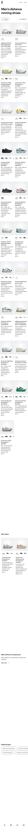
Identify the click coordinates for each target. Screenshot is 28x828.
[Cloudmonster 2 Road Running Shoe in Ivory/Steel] (16, 78)
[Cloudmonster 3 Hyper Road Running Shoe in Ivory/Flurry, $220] (7, 268)
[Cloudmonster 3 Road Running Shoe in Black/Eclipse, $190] (7, 189)
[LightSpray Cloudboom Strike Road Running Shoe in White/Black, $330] (7, 30)
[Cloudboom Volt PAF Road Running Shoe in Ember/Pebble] (6, 237)
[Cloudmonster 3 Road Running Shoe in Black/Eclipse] (2, 197)
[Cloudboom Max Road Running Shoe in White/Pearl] (16, 197)
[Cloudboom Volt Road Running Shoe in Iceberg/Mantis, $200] (7, 308)
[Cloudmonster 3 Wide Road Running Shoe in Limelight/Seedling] (2, 78)
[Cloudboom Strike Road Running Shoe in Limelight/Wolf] (16, 118)
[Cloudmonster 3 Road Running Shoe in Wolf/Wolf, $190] (7, 427)
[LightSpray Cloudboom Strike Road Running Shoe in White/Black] (2, 38)
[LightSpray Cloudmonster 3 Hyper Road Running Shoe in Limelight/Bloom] (16, 316)
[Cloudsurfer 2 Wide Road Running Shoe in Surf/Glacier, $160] (7, 348)
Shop (25, 2)
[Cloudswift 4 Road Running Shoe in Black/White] (7, 553)
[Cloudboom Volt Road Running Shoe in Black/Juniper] (20, 158)
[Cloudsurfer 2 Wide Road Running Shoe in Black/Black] (6, 356)
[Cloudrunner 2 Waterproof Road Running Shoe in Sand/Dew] (17, 553)
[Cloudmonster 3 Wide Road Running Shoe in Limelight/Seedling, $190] (7, 69)
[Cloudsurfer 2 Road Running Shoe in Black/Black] (2, 158)
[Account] (17, 825)
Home (20, 2)
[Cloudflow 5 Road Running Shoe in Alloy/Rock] (20, 237)
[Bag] (11, 825)
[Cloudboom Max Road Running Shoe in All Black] (20, 197)
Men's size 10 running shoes (9, 748)
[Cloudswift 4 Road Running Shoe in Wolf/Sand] (3, 553)
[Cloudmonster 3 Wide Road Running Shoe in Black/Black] (6, 78)
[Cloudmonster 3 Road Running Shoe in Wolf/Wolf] (2, 436)
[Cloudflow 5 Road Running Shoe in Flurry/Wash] (16, 237)
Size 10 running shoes (7, 752)
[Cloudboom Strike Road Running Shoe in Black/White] (20, 118)
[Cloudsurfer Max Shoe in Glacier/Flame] (16, 38)
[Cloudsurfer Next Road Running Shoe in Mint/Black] (16, 396)
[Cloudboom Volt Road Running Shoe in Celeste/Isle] (16, 158)
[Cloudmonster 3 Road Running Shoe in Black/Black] (6, 436)
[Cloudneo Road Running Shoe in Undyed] (16, 277)
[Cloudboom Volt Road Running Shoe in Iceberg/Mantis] (2, 316)
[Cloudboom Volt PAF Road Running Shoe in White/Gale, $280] (7, 228)
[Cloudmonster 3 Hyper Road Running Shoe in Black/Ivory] (6, 277)
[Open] (23, 825)
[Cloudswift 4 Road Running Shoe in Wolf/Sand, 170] (7, 544)
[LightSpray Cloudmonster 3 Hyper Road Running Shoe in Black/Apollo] (20, 316)
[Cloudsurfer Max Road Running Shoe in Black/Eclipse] (6, 396)
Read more (4, 662)
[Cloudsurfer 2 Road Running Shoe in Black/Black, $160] (7, 149)
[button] (4, 825)
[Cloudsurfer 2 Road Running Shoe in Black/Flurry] (6, 158)
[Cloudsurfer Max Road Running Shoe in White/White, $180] (7, 387)
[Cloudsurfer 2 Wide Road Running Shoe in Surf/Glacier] (2, 356)
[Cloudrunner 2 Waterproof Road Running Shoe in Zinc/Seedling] (25, 553)
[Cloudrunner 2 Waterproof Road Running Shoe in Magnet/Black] (21, 553)
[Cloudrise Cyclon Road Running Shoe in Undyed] (16, 356)
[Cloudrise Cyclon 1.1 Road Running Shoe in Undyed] (2, 118)
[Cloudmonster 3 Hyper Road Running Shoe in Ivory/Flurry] (2, 277)
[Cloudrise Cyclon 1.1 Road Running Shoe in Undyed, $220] (7, 109)
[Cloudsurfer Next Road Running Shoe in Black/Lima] (20, 396)
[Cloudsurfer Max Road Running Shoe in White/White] (2, 396)
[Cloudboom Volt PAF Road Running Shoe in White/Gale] (2, 237)
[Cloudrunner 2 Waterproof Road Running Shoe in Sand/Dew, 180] (21, 544)
